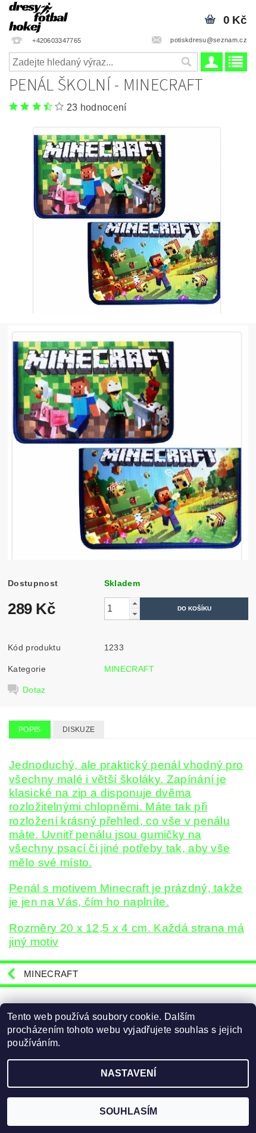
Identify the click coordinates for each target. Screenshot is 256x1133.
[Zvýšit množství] (134, 603)
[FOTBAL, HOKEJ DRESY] (38, 15)
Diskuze (79, 729)
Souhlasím (128, 1111)
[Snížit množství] (134, 613)
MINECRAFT (129, 669)
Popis (29, 729)
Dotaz (34, 689)
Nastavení (128, 1073)
